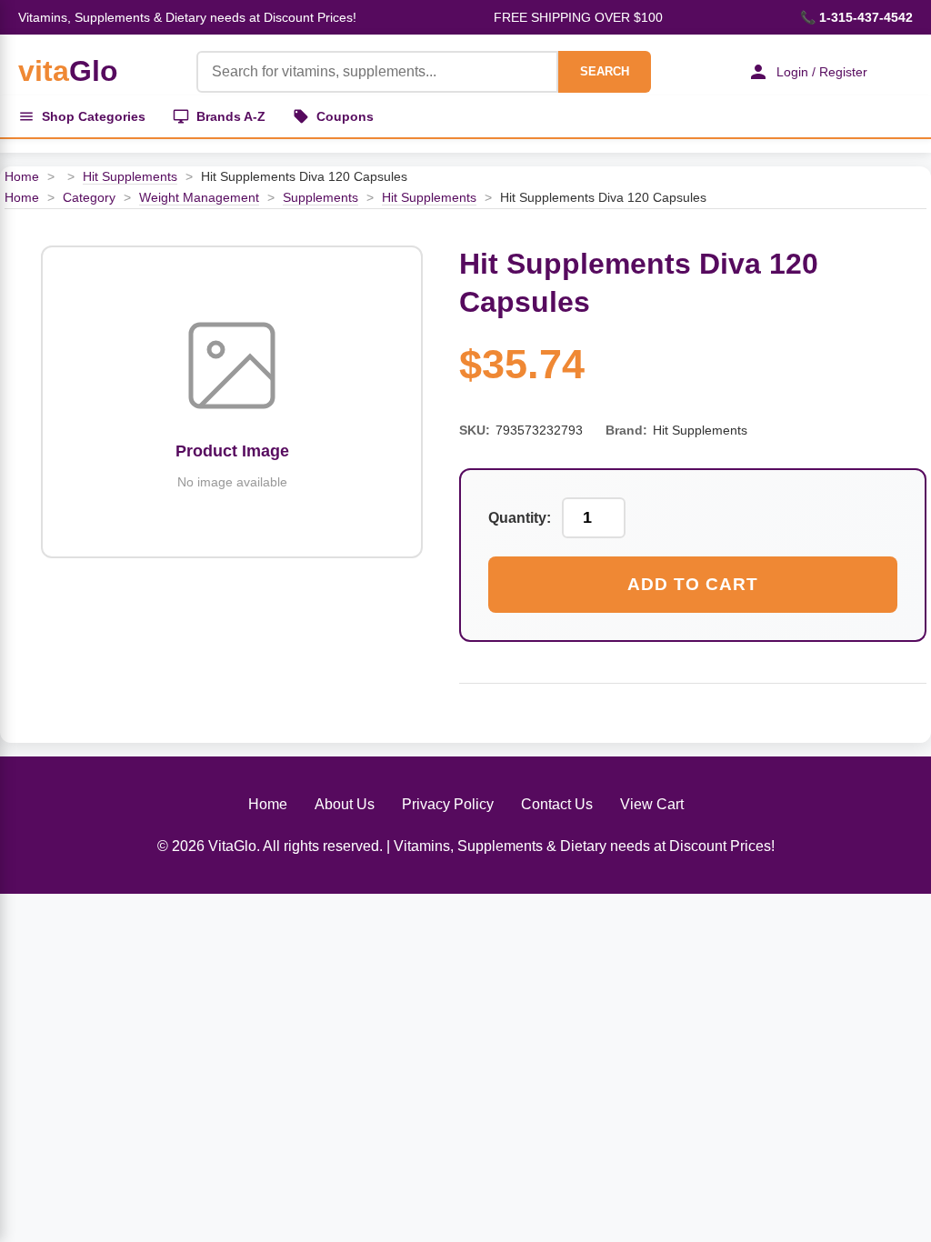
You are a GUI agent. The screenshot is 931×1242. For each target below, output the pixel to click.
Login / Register (821, 72)
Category (89, 197)
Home (22, 176)
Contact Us (557, 804)
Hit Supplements (130, 176)
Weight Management (199, 197)
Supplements (320, 197)
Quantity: (519, 518)
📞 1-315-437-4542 (856, 17)
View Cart (652, 804)
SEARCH (604, 71)
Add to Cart (692, 584)
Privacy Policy (448, 804)
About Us (345, 804)
